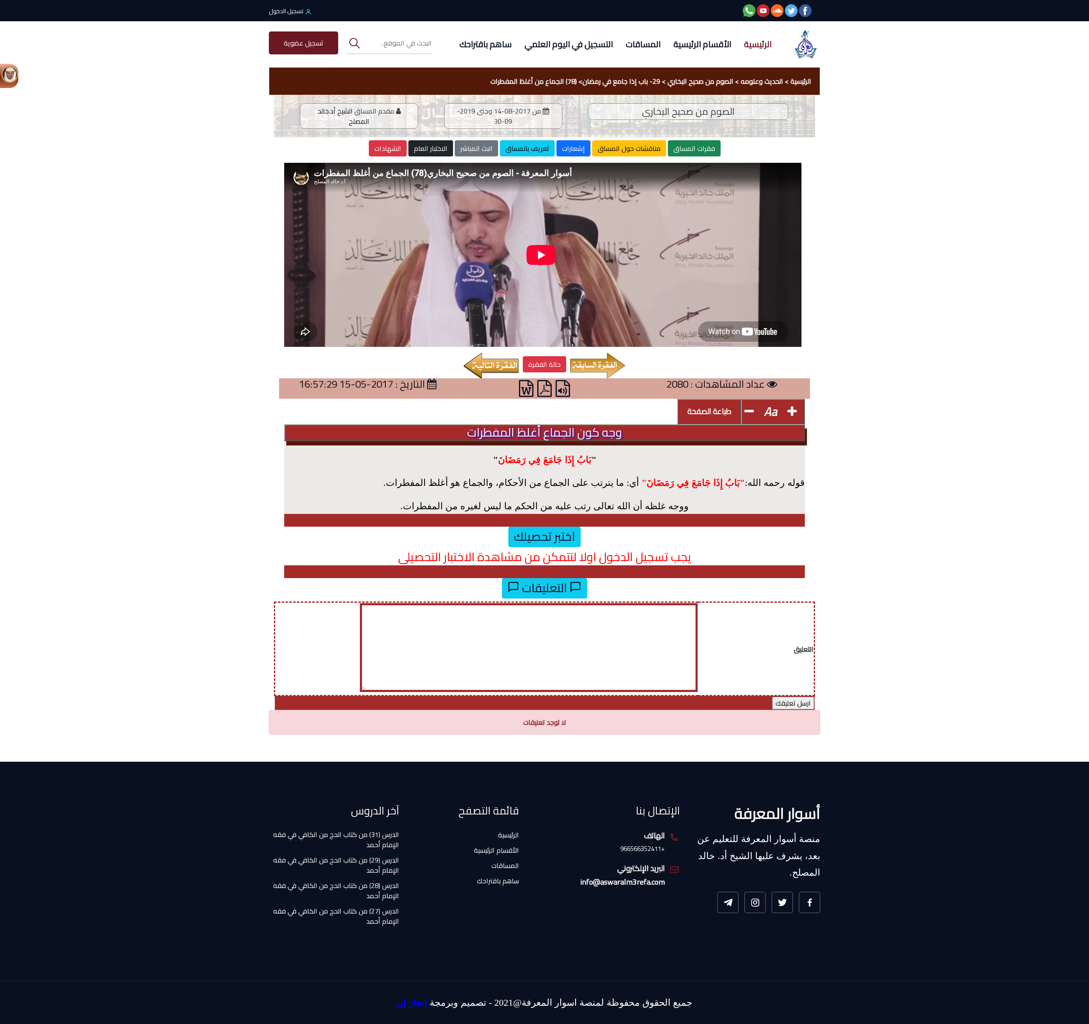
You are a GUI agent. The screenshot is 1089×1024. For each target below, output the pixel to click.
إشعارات (573, 148)
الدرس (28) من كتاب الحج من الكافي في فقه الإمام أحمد (336, 869)
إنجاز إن (411, 1002)
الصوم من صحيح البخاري (700, 81)
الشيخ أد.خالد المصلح (344, 116)
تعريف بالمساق (527, 148)
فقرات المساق (694, 148)
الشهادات (387, 148)
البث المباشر (476, 148)
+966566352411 (642, 849)
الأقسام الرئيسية (702, 44)
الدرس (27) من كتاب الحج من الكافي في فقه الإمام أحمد (336, 895)
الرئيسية (758, 44)
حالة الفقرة (544, 364)
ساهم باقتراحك (485, 44)
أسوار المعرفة (777, 813)
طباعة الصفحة (709, 411)
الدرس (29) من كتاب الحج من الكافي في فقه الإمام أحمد (336, 844)
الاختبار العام (431, 148)
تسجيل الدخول (286, 11)
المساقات (643, 44)
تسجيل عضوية (303, 43)
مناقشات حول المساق (629, 148)
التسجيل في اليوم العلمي (569, 44)
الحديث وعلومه (762, 81)
